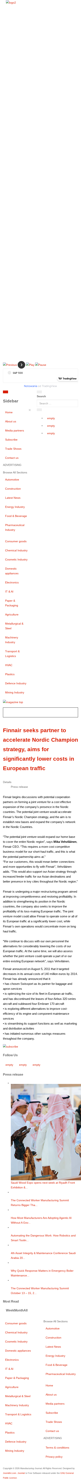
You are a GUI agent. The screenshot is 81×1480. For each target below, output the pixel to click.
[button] (10, 364)
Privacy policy (54, 1456)
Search (41, 396)
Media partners (14, 430)
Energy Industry (15, 506)
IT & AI (9, 591)
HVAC (8, 665)
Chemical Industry (16, 550)
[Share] (39, 409)
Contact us (11, 457)
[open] (26, 393)
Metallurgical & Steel (14, 626)
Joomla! (21, 1473)
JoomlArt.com (9, 1473)
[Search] (39, 392)
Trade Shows (13, 448)
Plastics (10, 674)
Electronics (12, 582)
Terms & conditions (57, 1447)
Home (9, 412)
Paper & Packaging (11, 603)
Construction (13, 488)
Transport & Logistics (12, 654)
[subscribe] (10, 1046)
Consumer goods (16, 541)
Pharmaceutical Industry (14, 527)
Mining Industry (14, 692)
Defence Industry (15, 683)
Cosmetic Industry (16, 559)
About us (10, 421)
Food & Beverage (16, 516)
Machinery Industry (11, 640)
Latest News (12, 497)
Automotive (12, 479)
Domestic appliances (11, 571)
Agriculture (11, 614)
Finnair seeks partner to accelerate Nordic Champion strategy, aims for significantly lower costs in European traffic (40, 749)
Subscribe (11, 439)
